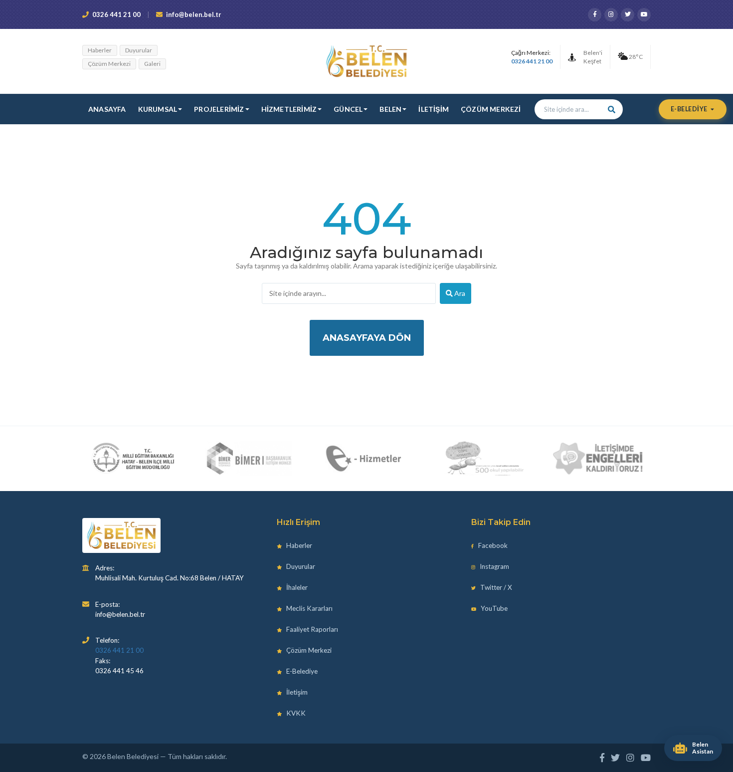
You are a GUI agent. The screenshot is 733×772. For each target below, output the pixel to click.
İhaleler (296, 587)
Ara (459, 293)
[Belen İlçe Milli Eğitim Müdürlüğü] (133, 458)
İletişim (433, 109)
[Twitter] (627, 14)
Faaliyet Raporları (311, 629)
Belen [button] (390, 109)
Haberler (100, 50)
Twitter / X (495, 587)
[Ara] (611, 109)
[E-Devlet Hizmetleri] (364, 458)
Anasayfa (107, 109)
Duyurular (138, 50)
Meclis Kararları (309, 608)
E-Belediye (690, 109)
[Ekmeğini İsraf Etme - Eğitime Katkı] (481, 458)
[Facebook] (594, 14)
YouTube (493, 608)
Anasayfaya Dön (367, 337)
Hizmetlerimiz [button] (289, 109)
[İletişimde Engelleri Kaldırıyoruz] (598, 458)
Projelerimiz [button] (219, 109)
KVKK (295, 713)
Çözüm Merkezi (109, 63)
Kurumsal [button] (158, 109)
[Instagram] (611, 14)
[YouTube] (644, 14)
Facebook (492, 545)
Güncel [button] (348, 109)
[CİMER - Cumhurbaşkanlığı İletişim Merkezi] (248, 458)
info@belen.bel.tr (193, 14)
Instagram (493, 566)
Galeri (152, 63)
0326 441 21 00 (116, 14)
